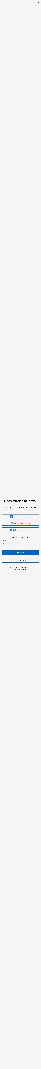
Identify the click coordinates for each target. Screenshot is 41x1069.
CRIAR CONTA (20, 560)
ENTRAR (20, 553)
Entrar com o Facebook (22, 530)
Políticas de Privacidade (20, 569)
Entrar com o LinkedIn (22, 517)
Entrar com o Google (22, 523)
